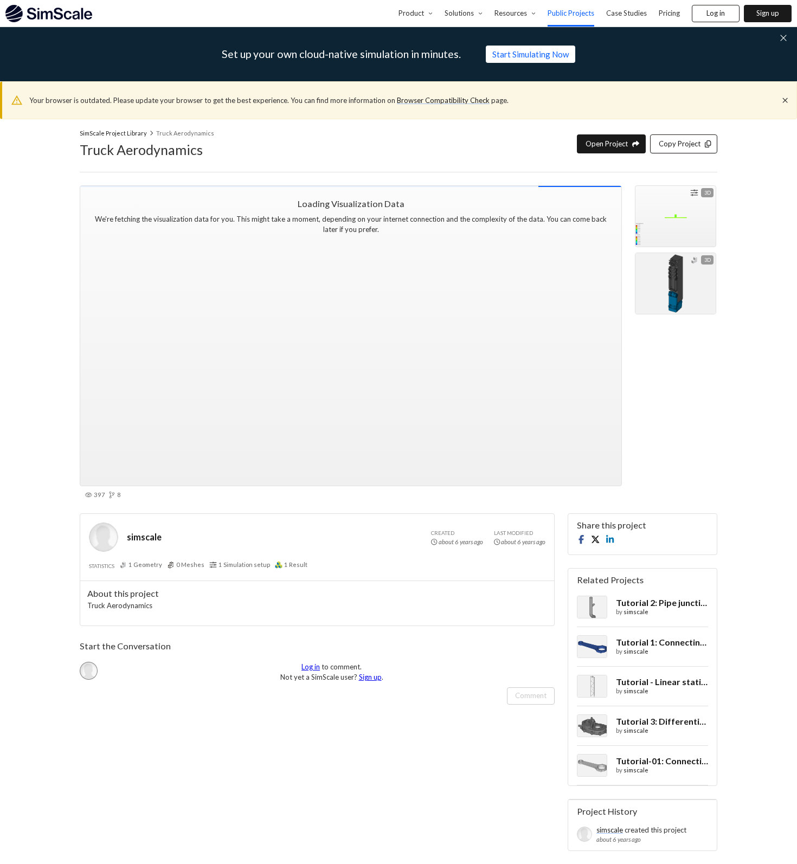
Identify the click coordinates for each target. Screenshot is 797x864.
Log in (715, 13)
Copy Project (679, 143)
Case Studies (626, 13)
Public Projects (571, 13)
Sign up (767, 13)
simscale (144, 537)
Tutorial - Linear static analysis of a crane (662, 681)
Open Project (607, 143)
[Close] (785, 100)
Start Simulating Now (530, 54)
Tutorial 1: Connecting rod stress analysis (662, 642)
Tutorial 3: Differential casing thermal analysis (662, 721)
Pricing (669, 13)
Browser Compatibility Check (443, 100)
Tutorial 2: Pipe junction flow (662, 602)
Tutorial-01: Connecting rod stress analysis (662, 761)
